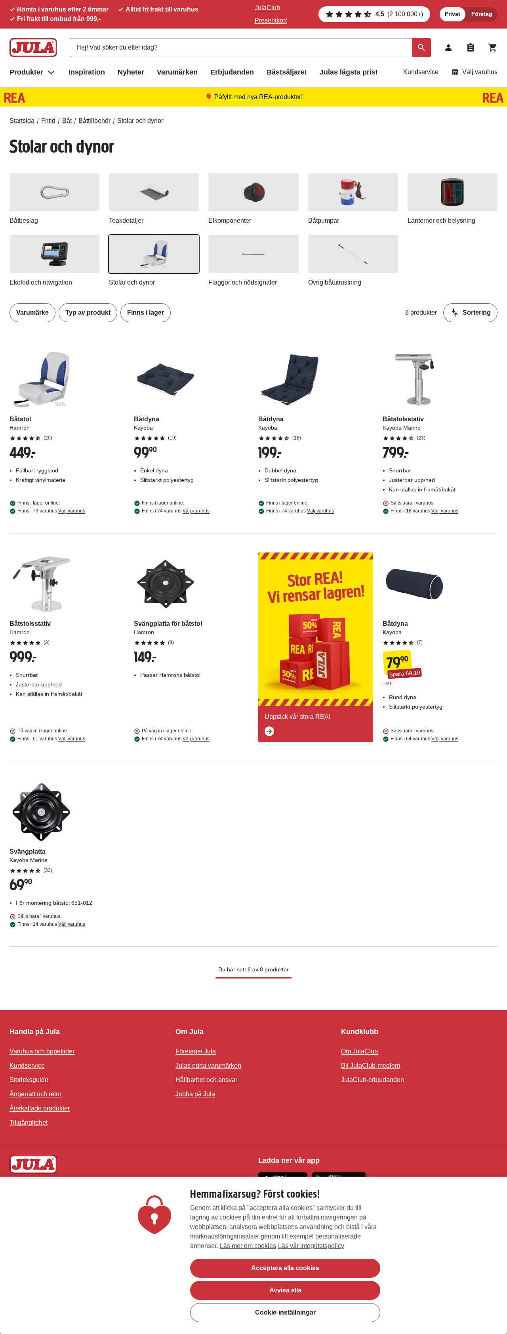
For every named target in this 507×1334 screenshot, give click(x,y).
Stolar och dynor (140, 120)
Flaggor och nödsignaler (242, 282)
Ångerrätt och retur (35, 1094)
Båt (67, 120)
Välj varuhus (479, 72)
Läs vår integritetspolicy (311, 1245)
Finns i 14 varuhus (51, 924)
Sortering (477, 312)
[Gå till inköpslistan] (470, 47)
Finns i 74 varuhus (176, 511)
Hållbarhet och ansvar (206, 1079)
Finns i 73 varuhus (51, 511)
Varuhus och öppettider (42, 1051)
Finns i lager (145, 312)
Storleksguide (29, 1079)
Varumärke (32, 312)
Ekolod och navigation (41, 282)
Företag (481, 14)
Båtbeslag (24, 220)
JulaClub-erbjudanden (372, 1079)
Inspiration (87, 72)
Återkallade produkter (40, 1108)
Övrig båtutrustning (334, 282)
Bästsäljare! (287, 72)
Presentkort (271, 20)
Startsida (22, 120)
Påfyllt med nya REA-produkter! (258, 97)
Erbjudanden (232, 72)
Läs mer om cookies (248, 1245)
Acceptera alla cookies (285, 1268)
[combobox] (250, 47)
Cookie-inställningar (285, 1312)
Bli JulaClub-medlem (370, 1065)
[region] (253, 1255)
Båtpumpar (323, 220)
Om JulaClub (359, 1051)
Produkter (26, 72)
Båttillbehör (94, 120)
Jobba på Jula (195, 1094)
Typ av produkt (88, 312)
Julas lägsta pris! (349, 72)
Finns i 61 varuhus (51, 739)
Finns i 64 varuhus (424, 739)
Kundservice (420, 72)
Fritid (48, 120)
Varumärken (177, 72)
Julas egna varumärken (208, 1065)
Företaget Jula (195, 1051)
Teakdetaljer (126, 220)
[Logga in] (448, 47)
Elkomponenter (229, 220)
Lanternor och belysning (441, 220)
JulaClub (267, 7)
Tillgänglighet (29, 1122)
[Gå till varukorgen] (492, 47)
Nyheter (131, 72)
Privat (452, 14)
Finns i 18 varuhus (424, 511)
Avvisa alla (285, 1290)
